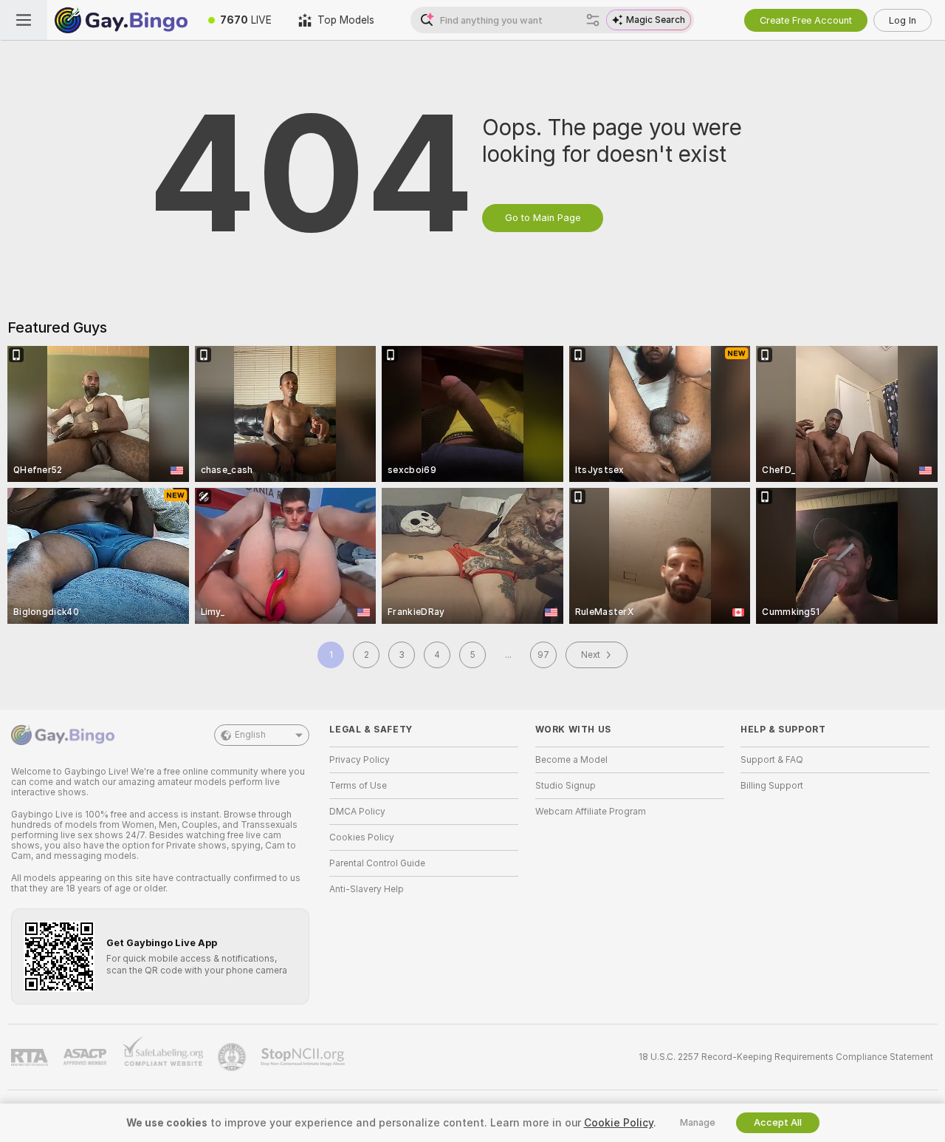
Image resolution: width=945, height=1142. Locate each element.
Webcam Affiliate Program (590, 811)
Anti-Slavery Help (366, 889)
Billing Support (771, 786)
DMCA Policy (357, 811)
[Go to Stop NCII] (304, 1057)
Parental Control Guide (377, 863)
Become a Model (571, 760)
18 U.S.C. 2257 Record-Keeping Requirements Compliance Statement (786, 1057)
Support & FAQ (771, 760)
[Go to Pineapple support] (233, 1057)
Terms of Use (358, 786)
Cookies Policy (361, 837)
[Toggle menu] (23, 20)
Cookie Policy (618, 1123)
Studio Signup (565, 786)
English (250, 735)
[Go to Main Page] (121, 20)
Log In (902, 20)
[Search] (593, 20)
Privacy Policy (359, 760)
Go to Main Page (542, 217)
